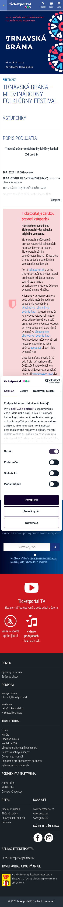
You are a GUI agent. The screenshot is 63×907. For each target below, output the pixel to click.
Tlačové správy (10, 813)
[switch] (54, 462)
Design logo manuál (12, 756)
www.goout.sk (40, 813)
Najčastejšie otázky (12, 712)
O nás (5, 730)
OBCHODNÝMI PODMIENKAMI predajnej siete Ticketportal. (33, 560)
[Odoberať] (55, 547)
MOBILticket (8, 787)
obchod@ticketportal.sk (14, 697)
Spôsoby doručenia (12, 672)
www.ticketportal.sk (42, 373)
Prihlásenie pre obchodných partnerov (22, 761)
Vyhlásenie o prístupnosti (15, 765)
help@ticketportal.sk (13, 708)
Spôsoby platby (10, 676)
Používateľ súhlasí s (33, 560)
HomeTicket (8, 782)
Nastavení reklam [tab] (43, 390)
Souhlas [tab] (9, 390)
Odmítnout (31, 522)
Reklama (6, 822)
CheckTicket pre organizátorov (18, 858)
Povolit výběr (31, 511)
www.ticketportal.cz (43, 809)
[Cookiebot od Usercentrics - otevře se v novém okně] (45, 381)
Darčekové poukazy (12, 791)
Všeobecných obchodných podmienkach (36, 309)
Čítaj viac (55, 200)
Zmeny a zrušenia (11, 809)
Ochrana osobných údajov (16, 752)
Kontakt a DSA (9, 743)
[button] (51, 5)
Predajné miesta (10, 739)
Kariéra (5, 734)
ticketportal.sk (36, 269)
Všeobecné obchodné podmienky (19, 747)
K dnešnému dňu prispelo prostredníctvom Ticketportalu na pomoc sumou (34, 878)
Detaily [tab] (23, 390)
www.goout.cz (40, 818)
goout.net (35, 347)
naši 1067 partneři (22, 408)
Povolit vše (31, 499)
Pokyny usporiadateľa (13, 818)
